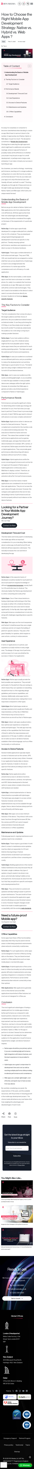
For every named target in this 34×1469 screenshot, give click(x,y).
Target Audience (14, 84)
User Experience (14, 98)
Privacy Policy (21, 1165)
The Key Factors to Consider (15, 79)
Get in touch (15, 1298)
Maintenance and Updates (18, 107)
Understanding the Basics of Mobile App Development (16, 73)
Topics (27, 1445)
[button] (25, 1465)
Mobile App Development (19, 142)
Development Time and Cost (18, 93)
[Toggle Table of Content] (28, 66)
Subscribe (17, 1156)
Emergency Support (10, 1438)
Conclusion (9, 117)
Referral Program (24, 1438)
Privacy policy (8, 1445)
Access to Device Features (18, 103)
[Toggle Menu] (31, 4)
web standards (26, 908)
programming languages (15, 585)
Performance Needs (12, 89)
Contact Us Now (9, 525)
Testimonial (19, 1445)
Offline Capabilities (15, 112)
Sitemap (17, 1452)
